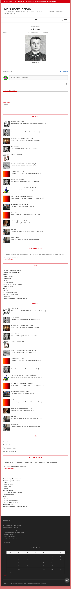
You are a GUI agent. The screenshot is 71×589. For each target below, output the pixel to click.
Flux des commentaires (40, 1)
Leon (5, 32)
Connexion (19, 1)
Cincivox (5, 280)
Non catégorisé (35, 26)
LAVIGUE (6, 290)
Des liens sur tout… (8, 529)
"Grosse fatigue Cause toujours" (12, 270)
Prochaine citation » (8, 259)
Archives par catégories (11, 538)
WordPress (29, 583)
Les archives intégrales (9, 536)
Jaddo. (5, 288)
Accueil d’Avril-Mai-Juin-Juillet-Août (13, 525)
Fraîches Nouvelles (8, 286)
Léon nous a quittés (8, 534)
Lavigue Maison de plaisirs (10, 292)
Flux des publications (28, 1)
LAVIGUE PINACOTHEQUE (11, 294)
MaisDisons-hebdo (17, 9)
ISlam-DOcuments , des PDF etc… (12, 530)
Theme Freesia (23, 583)
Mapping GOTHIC (8, 296)
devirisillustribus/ (8, 282)
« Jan (4, 575)
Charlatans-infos (8, 276)
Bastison (5, 274)
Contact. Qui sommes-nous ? (10, 527)
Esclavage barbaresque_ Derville (12, 284)
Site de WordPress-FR (52, 1)
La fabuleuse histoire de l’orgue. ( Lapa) (13, 532)
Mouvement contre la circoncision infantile (15, 298)
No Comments (44, 32)
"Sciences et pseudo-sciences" (11, 272)
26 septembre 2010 (33, 32)
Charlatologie (7, 278)
